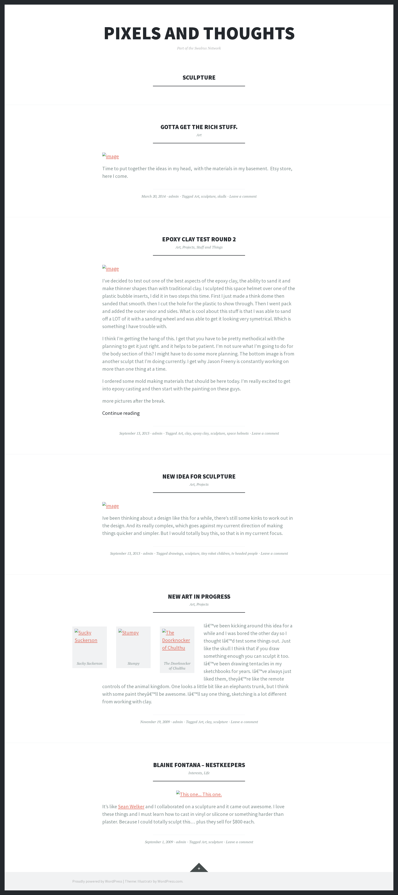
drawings (176, 553)
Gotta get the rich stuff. (199, 127)
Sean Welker (131, 806)
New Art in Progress (199, 596)
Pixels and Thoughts (199, 33)
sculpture (208, 196)
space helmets (238, 433)
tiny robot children (215, 553)
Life (207, 772)
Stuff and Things (209, 247)
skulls (221, 196)
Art (199, 134)
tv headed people (244, 553)
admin (174, 196)
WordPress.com (170, 881)
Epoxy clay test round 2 (199, 239)
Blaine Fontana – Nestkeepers (199, 765)
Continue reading (121, 413)
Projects (188, 247)
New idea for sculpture (199, 476)
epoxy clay (201, 433)
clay (188, 433)
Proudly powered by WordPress (97, 881)
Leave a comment (243, 196)
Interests (195, 772)
